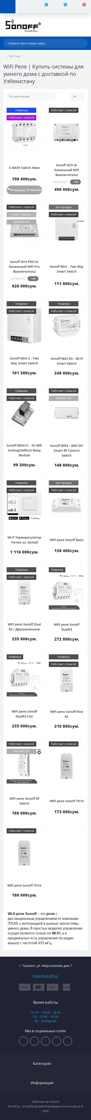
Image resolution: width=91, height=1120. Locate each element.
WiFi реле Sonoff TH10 (67, 801)
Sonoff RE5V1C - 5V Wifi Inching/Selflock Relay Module (24, 450)
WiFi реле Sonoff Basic (67, 540)
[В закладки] (40, 115)
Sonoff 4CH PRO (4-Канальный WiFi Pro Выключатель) (24, 267)
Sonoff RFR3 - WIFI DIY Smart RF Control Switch (66, 450)
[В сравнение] (40, 110)
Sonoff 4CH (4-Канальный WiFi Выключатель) (66, 170)
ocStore (54, 1102)
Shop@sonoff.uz (45, 976)
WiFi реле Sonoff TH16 (24, 885)
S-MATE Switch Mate (24, 168)
